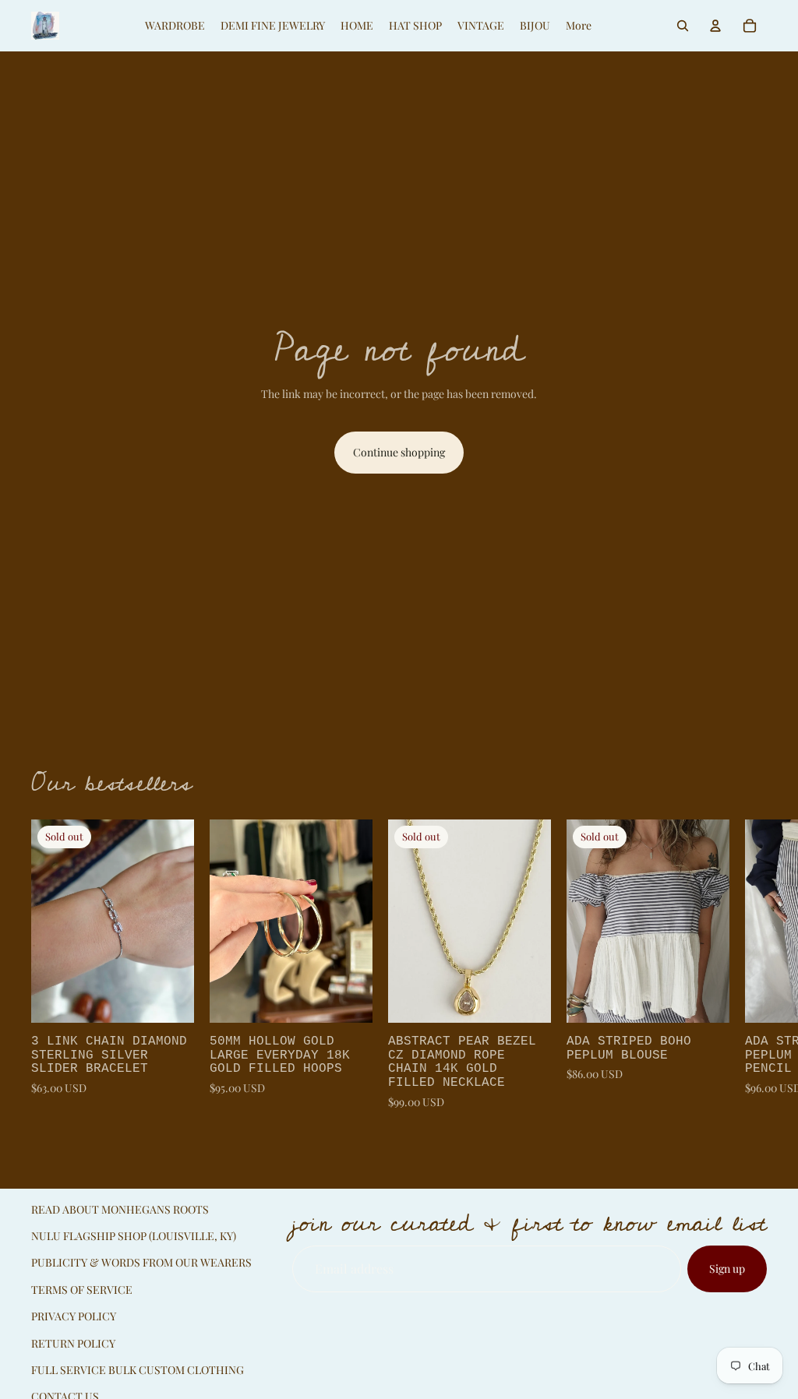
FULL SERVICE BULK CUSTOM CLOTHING (137, 1369)
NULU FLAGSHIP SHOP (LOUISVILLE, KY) (133, 1235)
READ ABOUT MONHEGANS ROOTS (120, 1209)
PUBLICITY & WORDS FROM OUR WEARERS (141, 1262)
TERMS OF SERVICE (81, 1289)
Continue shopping (399, 452)
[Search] (683, 26)
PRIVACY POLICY (73, 1316)
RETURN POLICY (73, 1343)
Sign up (727, 1268)
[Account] (715, 26)
